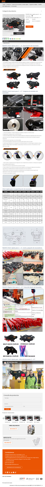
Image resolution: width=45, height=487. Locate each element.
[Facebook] (5, 472)
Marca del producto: (28, 21)
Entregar (7, 409)
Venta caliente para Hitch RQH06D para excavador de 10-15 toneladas (37, 422)
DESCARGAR (13, 428)
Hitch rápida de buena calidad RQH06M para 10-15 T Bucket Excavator (30, 422)
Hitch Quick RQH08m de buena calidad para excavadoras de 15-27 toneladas (23, 422)
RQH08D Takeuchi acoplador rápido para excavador (15, 422)
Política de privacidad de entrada (22, 485)
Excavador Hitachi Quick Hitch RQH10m (8, 422)
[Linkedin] (7, 472)
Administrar (12, 485)
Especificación (6, 43)
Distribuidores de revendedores (14, 467)
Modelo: (27, 19)
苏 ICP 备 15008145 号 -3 (37, 485)
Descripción (6, 41)
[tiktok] (15, 472)
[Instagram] (13, 472)
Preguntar (29, 26)
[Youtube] (11, 472)
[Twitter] (9, 472)
